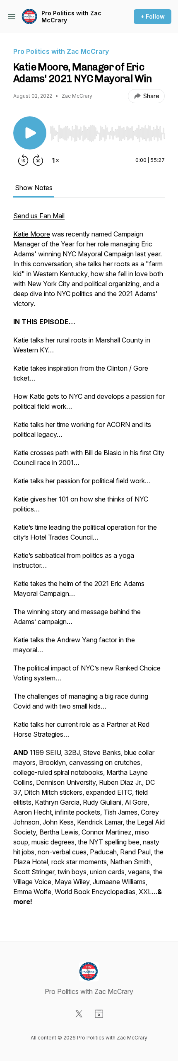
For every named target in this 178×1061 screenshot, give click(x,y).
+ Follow (152, 16)
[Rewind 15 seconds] (23, 160)
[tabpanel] (89, 563)
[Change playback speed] (55, 160)
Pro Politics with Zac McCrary (71, 17)
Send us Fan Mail (39, 216)
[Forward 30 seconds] (38, 160)
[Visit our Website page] (99, 1014)
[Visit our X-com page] (79, 1014)
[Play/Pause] (29, 133)
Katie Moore (31, 234)
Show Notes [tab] (34, 187)
